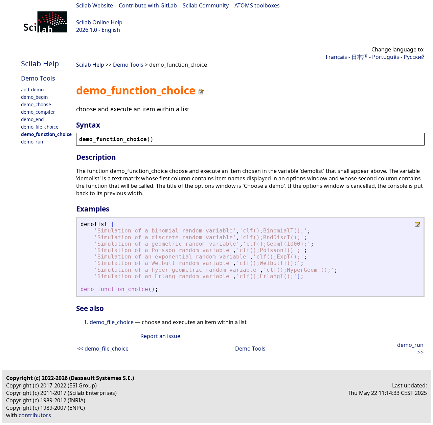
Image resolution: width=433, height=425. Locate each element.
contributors (35, 415)
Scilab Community (206, 5)
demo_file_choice (40, 127)
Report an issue (160, 336)
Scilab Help (40, 63)
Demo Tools (38, 78)
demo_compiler (38, 112)
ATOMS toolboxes (257, 5)
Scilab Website (94, 5)
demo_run (32, 141)
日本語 (359, 57)
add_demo (32, 89)
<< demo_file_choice (103, 348)
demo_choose (36, 104)
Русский (414, 57)
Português (385, 57)
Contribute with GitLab (148, 5)
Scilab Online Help (99, 22)
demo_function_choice (46, 134)
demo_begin (34, 97)
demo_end (32, 119)
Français (336, 57)
